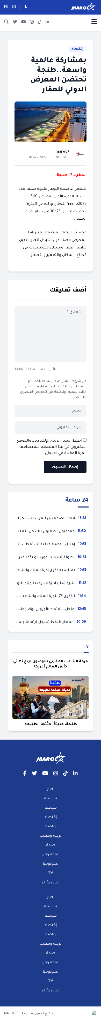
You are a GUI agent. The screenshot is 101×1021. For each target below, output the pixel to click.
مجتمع (51, 808)
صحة (50, 845)
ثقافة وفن (51, 855)
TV (86, 647)
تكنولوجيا (51, 864)
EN (14, 7)
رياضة (50, 827)
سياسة (50, 799)
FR (6, 7)
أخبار (50, 789)
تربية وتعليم (50, 836)
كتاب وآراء (50, 883)
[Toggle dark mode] (26, 7)
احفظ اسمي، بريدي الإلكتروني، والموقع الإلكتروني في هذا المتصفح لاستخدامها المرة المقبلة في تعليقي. (51, 447)
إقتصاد (77, 49)
